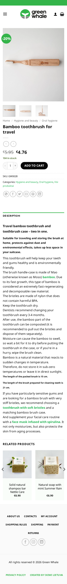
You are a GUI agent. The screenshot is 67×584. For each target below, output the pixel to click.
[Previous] (8, 64)
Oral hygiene (50, 120)
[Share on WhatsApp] (6, 194)
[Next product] (6, 144)
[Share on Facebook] (13, 194)
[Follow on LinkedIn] (41, 542)
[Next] (58, 64)
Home (6, 120)
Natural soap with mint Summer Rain (50, 486)
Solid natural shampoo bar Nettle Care (17, 488)
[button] (5, 13)
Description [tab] (11, 216)
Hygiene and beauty (26, 120)
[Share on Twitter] (20, 194)
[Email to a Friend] (26, 194)
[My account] (55, 14)
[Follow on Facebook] (25, 542)
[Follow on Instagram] (33, 542)
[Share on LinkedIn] (40, 194)
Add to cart (34, 165)
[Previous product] (13, 144)
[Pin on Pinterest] (33, 194)
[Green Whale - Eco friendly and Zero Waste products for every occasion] (33, 14)
